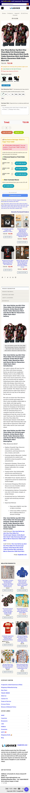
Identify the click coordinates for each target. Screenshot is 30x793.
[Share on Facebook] (5, 277)
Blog (2, 737)
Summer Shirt (18, 208)
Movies (6, 201)
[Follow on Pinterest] (6, 783)
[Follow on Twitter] (4, 783)
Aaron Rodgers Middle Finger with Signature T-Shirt (8, 230)
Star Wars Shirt (11, 208)
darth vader (4, 205)
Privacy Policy (5, 704)
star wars (22, 206)
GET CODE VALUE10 (21, 168)
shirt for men (16, 206)
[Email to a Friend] (10, 277)
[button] (5, 641)
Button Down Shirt (14, 203)
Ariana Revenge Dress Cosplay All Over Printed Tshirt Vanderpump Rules (7, 637)
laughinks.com (22, 554)
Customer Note (5, 103)
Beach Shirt (7, 203)
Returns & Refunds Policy (8, 707)
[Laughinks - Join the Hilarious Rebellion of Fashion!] (15, 8)
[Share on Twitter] (7, 277)
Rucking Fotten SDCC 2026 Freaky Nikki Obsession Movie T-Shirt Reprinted (7, 262)
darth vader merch (12, 205)
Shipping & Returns (8, 294)
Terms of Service (6, 701)
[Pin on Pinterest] (13, 277)
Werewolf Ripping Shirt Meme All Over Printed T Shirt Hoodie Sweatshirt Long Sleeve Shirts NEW (22, 639)
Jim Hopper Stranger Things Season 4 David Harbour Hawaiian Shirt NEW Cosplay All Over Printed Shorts (7, 583)
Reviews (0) (5, 300)
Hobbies (3, 726)
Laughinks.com (22, 745)
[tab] (15, 288)
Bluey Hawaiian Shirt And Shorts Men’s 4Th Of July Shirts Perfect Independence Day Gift (22, 667)
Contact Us (4, 698)
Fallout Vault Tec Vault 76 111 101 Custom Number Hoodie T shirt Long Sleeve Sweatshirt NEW (22, 583)
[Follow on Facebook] (2, 783)
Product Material (7, 291)
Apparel (16, 13)
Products (10, 13)
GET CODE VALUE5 (21, 163)
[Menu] (2, 8)
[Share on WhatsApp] (2, 277)
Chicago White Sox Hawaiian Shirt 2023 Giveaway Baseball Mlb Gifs (7, 666)
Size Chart (4, 690)
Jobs (2, 723)
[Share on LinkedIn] (15, 277)
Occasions (4, 729)
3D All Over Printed (11, 200)
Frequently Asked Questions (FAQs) (11, 684)
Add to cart (7, 132)
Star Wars (15, 201)
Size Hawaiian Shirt (7, 89)
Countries (4, 718)
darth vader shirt (21, 205)
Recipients (4, 721)
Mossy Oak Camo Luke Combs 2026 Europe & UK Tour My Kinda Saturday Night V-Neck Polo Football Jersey (22, 263)
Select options (22, 242)
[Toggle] (28, 715)
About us (3, 696)
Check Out (18, 132)
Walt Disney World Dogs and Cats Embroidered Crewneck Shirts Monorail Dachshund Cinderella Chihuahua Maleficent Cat (22, 232)
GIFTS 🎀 (3, 732)
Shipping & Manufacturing (9, 687)
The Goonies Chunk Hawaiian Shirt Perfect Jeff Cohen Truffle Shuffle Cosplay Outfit (8, 611)
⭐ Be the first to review (15, 195)
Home (4, 13)
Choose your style (6, 74)
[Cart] (28, 8)
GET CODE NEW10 (8, 186)
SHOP (2, 715)
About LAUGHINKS (7, 297)
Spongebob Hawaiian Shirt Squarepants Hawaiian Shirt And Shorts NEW (22, 610)
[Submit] (28, 4)
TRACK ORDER (5, 693)
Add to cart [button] (8, 236)
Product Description (8, 288)
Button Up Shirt (23, 203)
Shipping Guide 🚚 (6, 735)
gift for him (10, 206)
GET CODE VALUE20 (21, 174)
